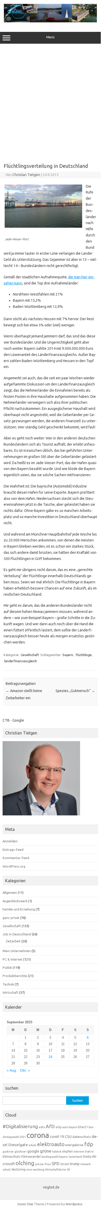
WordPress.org (14, 866)
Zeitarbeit (13, 941)
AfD (50, 1126)
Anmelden (10, 841)
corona (38, 1135)
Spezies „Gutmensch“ (75, 691)
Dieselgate (18, 1145)
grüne (45, 1150)
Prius (48, 1164)
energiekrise (74, 1145)
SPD (55, 1163)
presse (39, 1164)
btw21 (83, 1127)
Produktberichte (15, 976)
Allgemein (10, 892)
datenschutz (81, 1136)
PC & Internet (12, 959)
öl (68, 1169)
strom (64, 1164)
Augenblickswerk (15, 901)
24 (50, 1057)
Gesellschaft (30, 655)
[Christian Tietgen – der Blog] (50, 21)
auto (65, 1127)
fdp (88, 1144)
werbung (38, 1169)
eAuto (32, 1145)
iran (88, 1151)
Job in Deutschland (17, 934)
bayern (68, 655)
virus (29, 1169)
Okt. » (25, 1070)
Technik (8, 984)
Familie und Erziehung (19, 909)
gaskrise (8, 1151)
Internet (79, 1151)
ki (92, 1151)
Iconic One (25, 1204)
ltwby (87, 1156)
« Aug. (12, 1070)
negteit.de (51, 1187)
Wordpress (74, 1204)
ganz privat (11, 917)
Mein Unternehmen (17, 951)
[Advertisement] (50, 101)
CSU (68, 1137)
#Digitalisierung (20, 1126)
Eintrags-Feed (13, 849)
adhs (42, 1127)
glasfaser (20, 1151)
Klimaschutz (12, 1156)
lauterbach (75, 1156)
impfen (67, 1151)
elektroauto (51, 1144)
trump (75, 1164)
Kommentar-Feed (16, 858)
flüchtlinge (84, 655)
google (33, 1151)
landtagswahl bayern (54, 1156)
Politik (7, 967)
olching (24, 1163)
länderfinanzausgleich (20, 661)
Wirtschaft (10, 992)
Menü (50, 37)
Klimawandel (31, 1156)
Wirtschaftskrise (55, 1169)
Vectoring (18, 1169)
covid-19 (57, 1137)
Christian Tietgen (26, 175)
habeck (56, 1151)
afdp (58, 1127)
